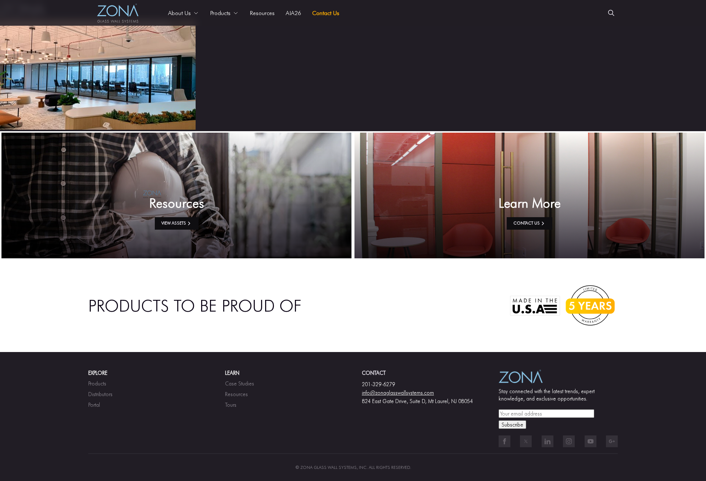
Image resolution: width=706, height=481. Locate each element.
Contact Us (325, 13)
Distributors (100, 394)
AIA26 (293, 13)
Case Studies (239, 383)
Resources (262, 13)
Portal (94, 405)
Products (97, 383)
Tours (230, 405)
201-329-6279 (378, 384)
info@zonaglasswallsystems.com (398, 393)
